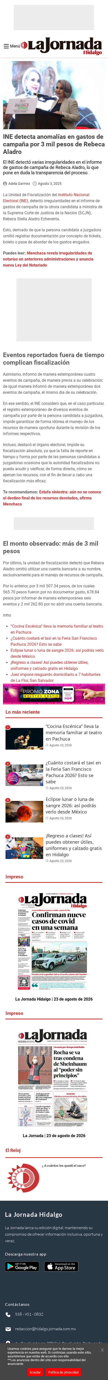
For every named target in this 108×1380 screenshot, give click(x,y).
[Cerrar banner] (102, 1350)
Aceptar (35, 1372)
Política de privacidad (63, 1372)
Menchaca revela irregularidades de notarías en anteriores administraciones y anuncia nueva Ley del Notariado (48, 259)
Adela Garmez (19, 184)
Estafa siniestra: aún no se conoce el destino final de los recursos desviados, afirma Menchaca (52, 498)
